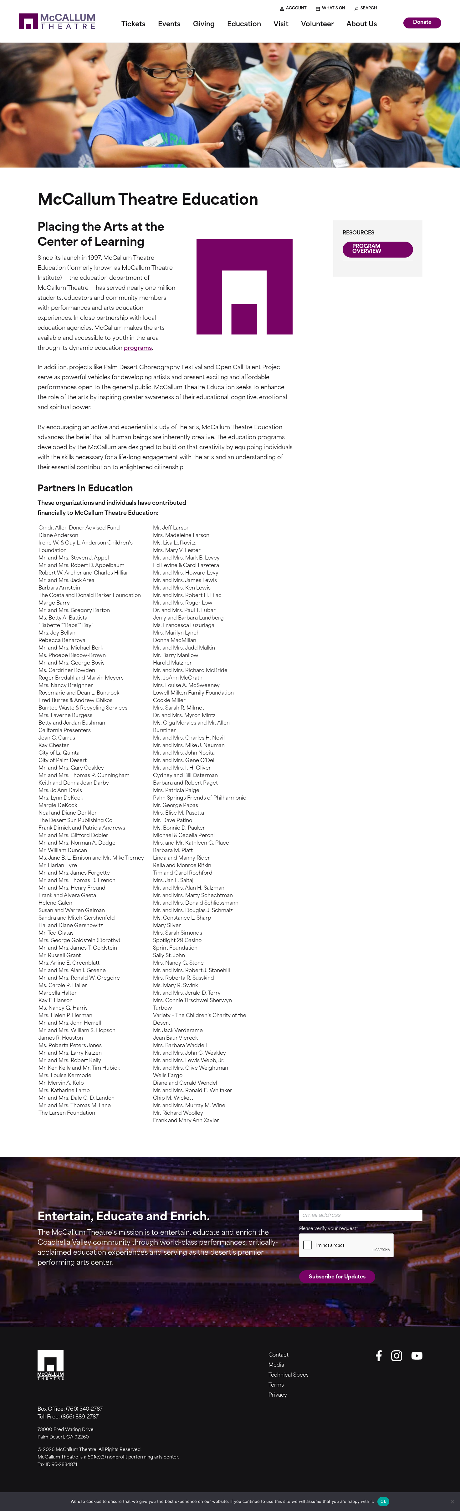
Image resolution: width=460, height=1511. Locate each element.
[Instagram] (396, 1355)
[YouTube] (416, 1355)
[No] (452, 1501)
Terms (276, 1385)
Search (368, 8)
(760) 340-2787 (84, 1409)
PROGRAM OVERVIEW (366, 249)
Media (276, 1365)
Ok (383, 1501)
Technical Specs (288, 1375)
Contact (278, 1355)
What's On (333, 8)
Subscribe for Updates (337, 1277)
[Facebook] (379, 1355)
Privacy (277, 1395)
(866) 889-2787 (80, 1417)
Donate (422, 22)
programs (138, 348)
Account (296, 8)
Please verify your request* (328, 1229)
